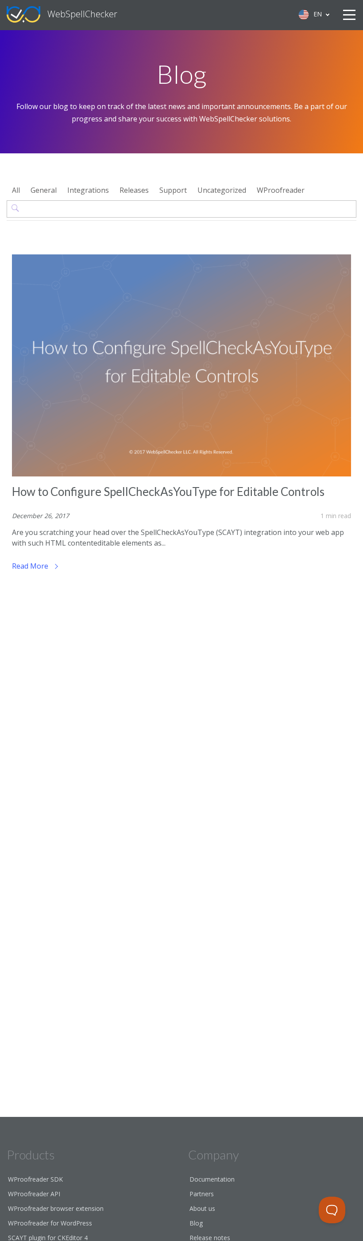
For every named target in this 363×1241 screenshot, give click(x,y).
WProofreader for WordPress (50, 1223)
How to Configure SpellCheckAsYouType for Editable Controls (168, 491)
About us (202, 1208)
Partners (201, 1194)
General (44, 190)
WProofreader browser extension (56, 1208)
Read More (31, 566)
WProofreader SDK (35, 1179)
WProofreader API (34, 1194)
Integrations (88, 190)
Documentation (212, 1179)
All (16, 190)
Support (173, 190)
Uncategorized (221, 190)
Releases (134, 190)
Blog (196, 1223)
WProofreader (281, 190)
